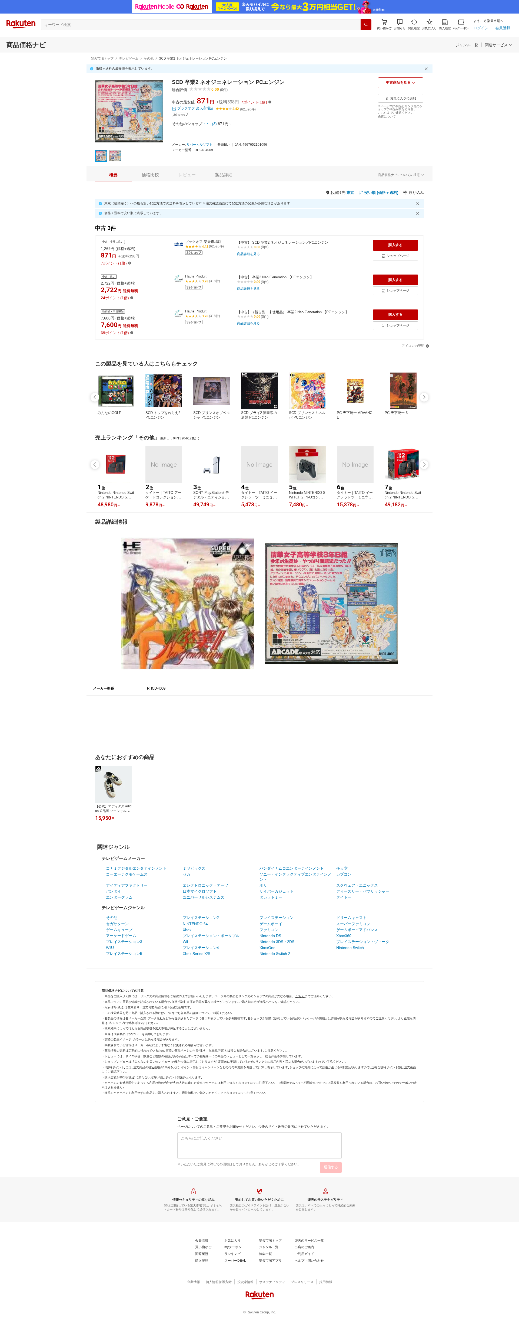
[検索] (366, 24)
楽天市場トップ (102, 58)
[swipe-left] (95, 397)
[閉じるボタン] (427, 68)
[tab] (113, 174)
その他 (149, 58)
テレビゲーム (128, 58)
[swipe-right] (424, 397)
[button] (400, 24)
